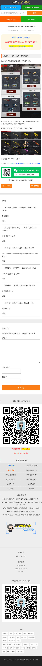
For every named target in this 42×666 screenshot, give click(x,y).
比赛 (4, 651)
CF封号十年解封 (31, 475)
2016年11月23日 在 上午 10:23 (24, 268)
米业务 (23, 648)
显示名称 (6, 367)
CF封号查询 (10, 484)
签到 (28, 648)
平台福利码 (12, 641)
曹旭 (6, 268)
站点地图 (35, 660)
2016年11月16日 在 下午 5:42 (23, 248)
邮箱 (4, 377)
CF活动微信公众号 (31, 466)
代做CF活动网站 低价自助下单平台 (12, 644)
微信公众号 (34, 644)
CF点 (8, 651)
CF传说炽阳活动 (10, 19)
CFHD (18, 641)
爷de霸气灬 (8, 207)
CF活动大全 (10, 466)
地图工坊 (23, 637)
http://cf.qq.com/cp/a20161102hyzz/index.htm (24, 163)
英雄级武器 (31, 637)
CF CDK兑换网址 (31, 479)
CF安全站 (10, 489)
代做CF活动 (10, 470)
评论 (4, 338)
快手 (25, 634)
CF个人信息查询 (10, 475)
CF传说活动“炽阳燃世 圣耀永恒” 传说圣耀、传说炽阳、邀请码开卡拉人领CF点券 (21, 503)
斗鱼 (15, 634)
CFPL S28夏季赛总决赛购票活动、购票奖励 (21, 511)
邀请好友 (16, 648)
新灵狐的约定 (10, 479)
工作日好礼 (12, 637)
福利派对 (26, 644)
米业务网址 (31, 19)
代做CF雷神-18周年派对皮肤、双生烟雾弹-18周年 (21, 42)
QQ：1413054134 (21, 556)
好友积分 (34, 648)
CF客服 (31, 489)
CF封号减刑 (31, 484)
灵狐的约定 (20, 651)
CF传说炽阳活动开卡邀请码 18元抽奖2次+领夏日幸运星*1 (21, 499)
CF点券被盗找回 (31, 470)
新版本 (4, 641)
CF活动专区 (21, 3)
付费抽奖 (5, 634)
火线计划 (5, 648)
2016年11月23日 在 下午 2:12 (24, 285)
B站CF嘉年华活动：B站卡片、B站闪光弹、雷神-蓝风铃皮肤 (21, 515)
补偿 (13, 651)
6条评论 (31, 31)
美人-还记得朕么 (10, 228)
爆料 (18, 637)
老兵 (11, 648)
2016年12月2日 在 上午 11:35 (23, 303)
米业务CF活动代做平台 (21, 569)
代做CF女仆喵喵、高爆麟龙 (21, 38)
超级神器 (30, 634)
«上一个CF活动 (6, 186)
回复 (3, 221)
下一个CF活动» (35, 186)
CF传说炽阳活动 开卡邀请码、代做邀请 (21, 46)
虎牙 (11, 634)
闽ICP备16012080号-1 (26, 660)
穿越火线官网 (21, 566)
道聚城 (4, 637)
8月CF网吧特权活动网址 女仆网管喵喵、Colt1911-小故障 (21, 508)
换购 (20, 634)
